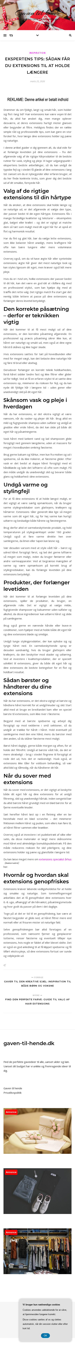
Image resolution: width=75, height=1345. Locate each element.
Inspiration (37, 52)
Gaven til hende (37, 13)
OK (45, 1335)
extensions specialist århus (55, 859)
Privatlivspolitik (12, 1092)
